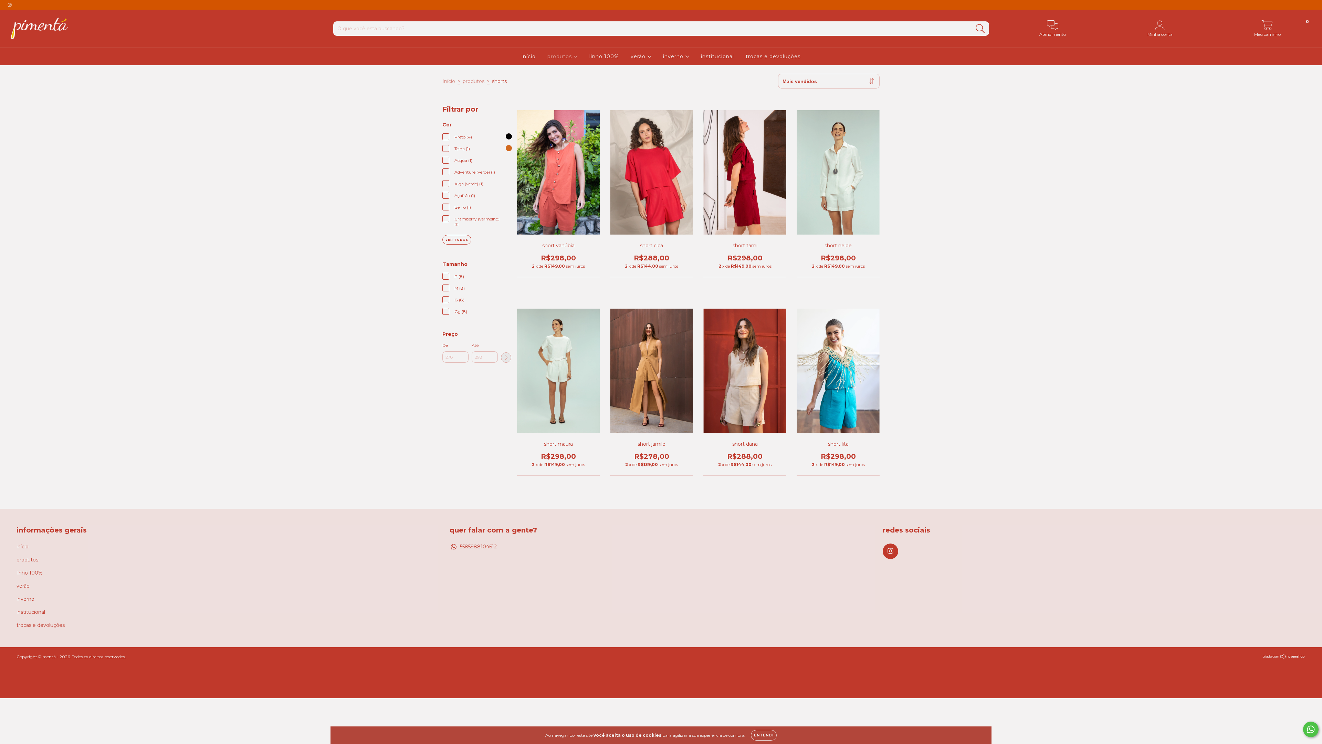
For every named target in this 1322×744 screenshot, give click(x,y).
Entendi (764, 735)
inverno (674, 56)
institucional (717, 56)
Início (448, 81)
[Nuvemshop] (1283, 657)
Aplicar (506, 357)
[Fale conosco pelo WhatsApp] (1311, 729)
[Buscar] (980, 29)
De (445, 345)
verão (639, 56)
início (529, 56)
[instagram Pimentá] (9, 5)
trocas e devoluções (773, 56)
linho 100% (604, 56)
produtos (560, 56)
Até (475, 345)
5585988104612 (478, 547)
